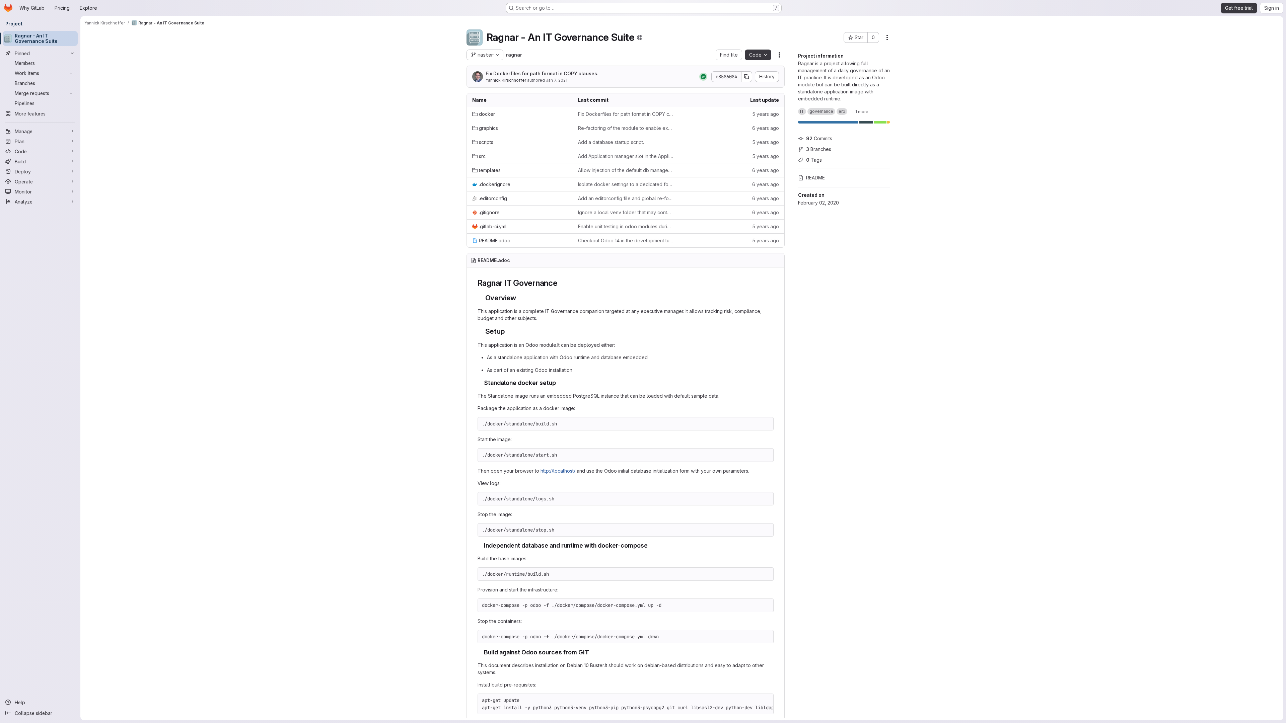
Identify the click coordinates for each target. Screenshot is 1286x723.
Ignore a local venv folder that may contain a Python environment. (625, 212)
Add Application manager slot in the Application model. (625, 156)
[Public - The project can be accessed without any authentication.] (639, 37)
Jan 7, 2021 (556, 80)
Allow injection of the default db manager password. (625, 170)
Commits (819, 138)
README (815, 177)
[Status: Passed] (703, 77)
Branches (818, 149)
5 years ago (765, 114)
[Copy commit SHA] (746, 76)
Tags (814, 160)
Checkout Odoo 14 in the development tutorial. (625, 240)
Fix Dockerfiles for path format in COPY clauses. (542, 73)
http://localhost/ (558, 471)
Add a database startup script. (611, 142)
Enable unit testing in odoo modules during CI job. (625, 226)
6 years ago (765, 128)
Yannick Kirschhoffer (506, 80)
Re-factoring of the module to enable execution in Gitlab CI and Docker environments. (625, 128)
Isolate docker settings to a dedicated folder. (625, 184)
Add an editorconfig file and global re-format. (625, 198)
